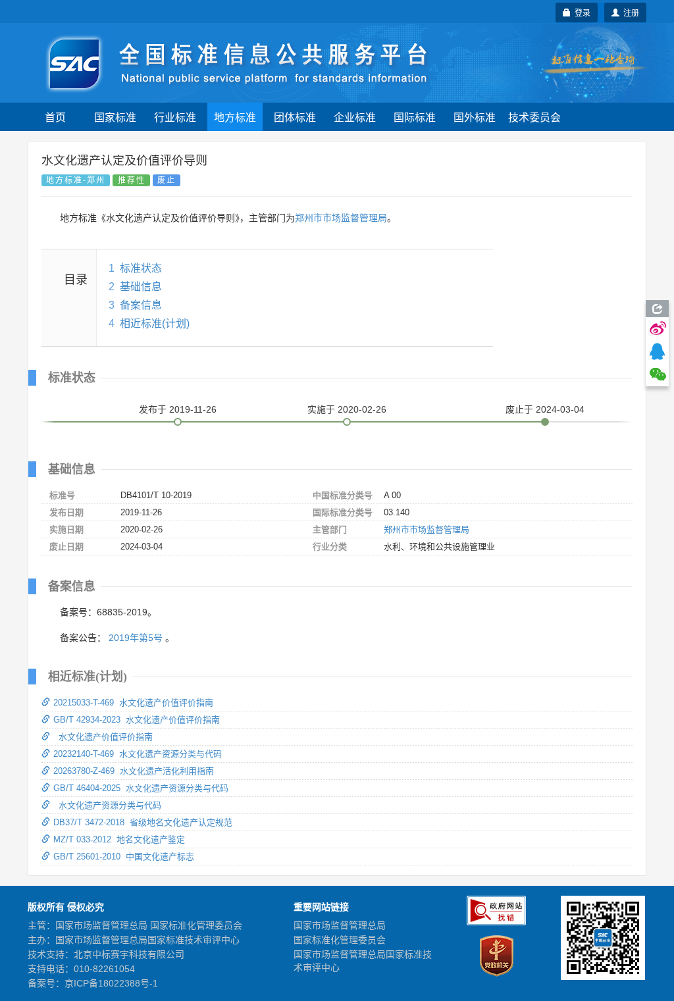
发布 (178, 409)
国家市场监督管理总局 (340, 925)
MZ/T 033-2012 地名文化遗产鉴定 (119, 839)
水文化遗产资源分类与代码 (107, 805)
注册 (629, 12)
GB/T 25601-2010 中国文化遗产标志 (123, 856)
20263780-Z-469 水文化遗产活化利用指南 (133, 771)
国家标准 (115, 116)
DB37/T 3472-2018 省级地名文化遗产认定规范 (142, 822)
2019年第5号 (136, 637)
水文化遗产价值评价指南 (103, 737)
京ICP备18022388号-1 (111, 983)
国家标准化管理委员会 (340, 940)
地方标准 (235, 116)
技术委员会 (534, 116)
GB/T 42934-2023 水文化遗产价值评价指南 (136, 720)
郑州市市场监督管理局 (341, 218)
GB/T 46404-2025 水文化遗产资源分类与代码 (140, 788)
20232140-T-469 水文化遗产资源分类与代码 (137, 754)
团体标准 (295, 116)
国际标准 (415, 116)
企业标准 (355, 116)
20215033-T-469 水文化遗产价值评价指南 (133, 702)
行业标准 (175, 116)
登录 (580, 12)
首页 (55, 116)
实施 (346, 409)
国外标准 (475, 116)
